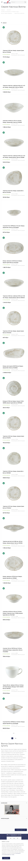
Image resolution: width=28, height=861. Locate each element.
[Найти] (25, 2)
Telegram (17, 838)
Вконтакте (10, 838)
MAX (14, 838)
